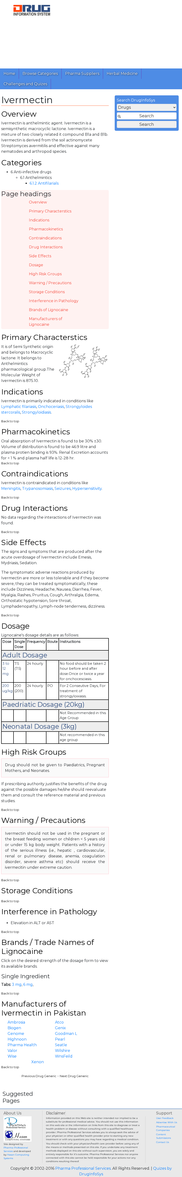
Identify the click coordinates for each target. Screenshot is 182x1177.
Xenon (37, 1062)
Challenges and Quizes (25, 84)
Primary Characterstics (50, 211)
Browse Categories (40, 73)
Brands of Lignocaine (48, 310)
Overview (38, 202)
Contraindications (45, 238)
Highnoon (17, 1039)
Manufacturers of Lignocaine (45, 322)
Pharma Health (22, 1045)
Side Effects (40, 256)
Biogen (14, 1028)
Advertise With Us (166, 1122)
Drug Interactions (46, 247)
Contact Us (162, 1142)
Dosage (36, 265)
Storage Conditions (47, 292)
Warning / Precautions (50, 283)
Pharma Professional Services (83, 1168)
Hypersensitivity (87, 488)
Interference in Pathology (53, 301)
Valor (12, 1050)
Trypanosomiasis (37, 488)
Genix (60, 1028)
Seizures (63, 488)
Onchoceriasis (51, 406)
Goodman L (66, 1033)
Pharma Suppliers (82, 73)
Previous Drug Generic (39, 1076)
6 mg (28, 984)
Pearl (60, 1039)
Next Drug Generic (74, 1076)
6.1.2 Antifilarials (44, 183)
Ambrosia (16, 1022)
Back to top (10, 421)
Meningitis (10, 488)
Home (9, 73)
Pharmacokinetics (46, 229)
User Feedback (164, 1118)
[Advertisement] (123, 33)
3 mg (17, 984)
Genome (16, 1033)
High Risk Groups (45, 274)
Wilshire (62, 1050)
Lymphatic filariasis (18, 406)
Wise (12, 1056)
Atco (59, 1022)
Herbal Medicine (122, 73)
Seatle (61, 1045)
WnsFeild (64, 1056)
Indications (39, 220)
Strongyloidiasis (36, 412)
